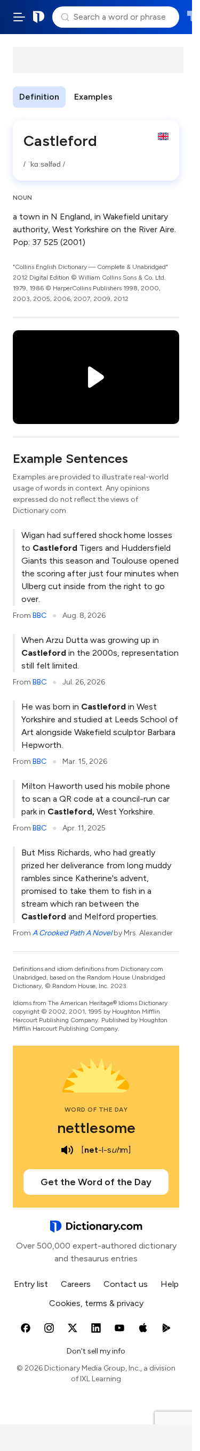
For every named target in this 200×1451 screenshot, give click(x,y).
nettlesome (96, 1128)
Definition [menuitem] (39, 97)
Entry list (31, 1284)
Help (170, 1284)
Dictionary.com (39, 17)
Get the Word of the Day (96, 1182)
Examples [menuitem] (93, 97)
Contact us (125, 1284)
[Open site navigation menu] (19, 17)
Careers (76, 1284)
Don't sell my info (96, 1351)
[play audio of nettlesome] (67, 1150)
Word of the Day (96, 1109)
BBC (39, 615)
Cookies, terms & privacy (96, 1303)
